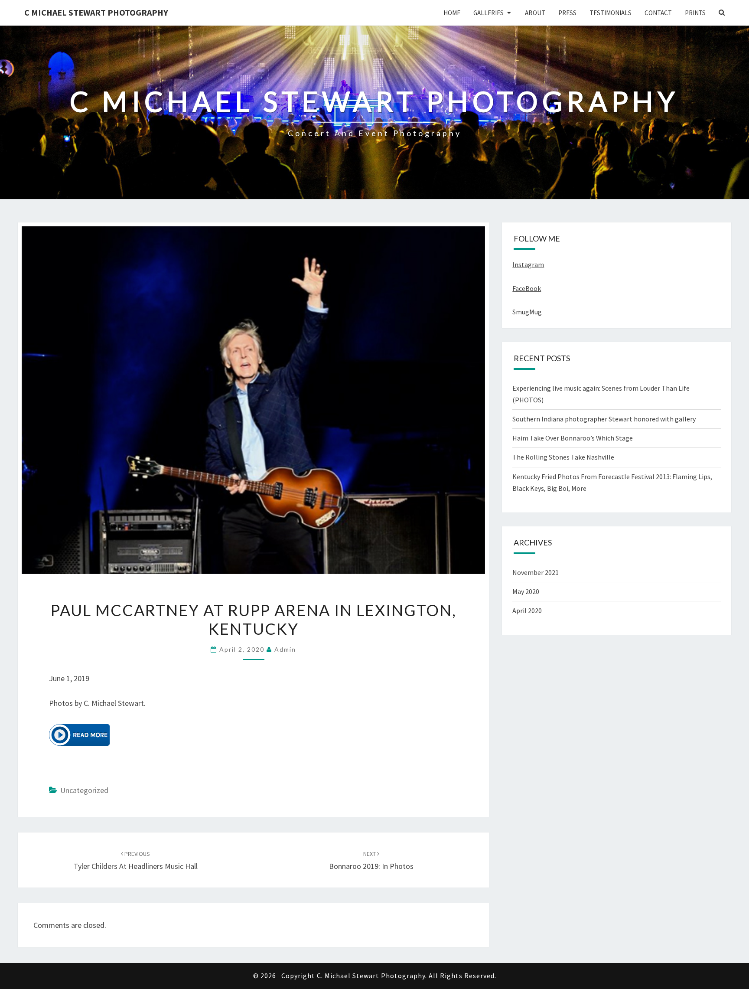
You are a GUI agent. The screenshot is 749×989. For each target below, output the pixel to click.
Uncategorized (84, 790)
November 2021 (535, 572)
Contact (658, 13)
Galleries (488, 13)
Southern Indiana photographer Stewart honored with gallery (604, 419)
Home (451, 13)
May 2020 (525, 591)
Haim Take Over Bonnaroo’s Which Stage (572, 438)
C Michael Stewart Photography (96, 12)
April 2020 (527, 610)
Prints (695, 13)
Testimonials (610, 13)
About (535, 13)
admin (285, 649)
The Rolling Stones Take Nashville (563, 457)
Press (567, 13)
